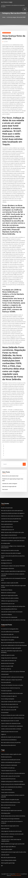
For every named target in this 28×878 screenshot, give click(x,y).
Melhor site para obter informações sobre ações (12, 532)
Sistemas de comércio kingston (9, 483)
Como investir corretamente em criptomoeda (12, 726)
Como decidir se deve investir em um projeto (11, 611)
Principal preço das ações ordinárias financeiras (12, 718)
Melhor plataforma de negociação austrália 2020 (12, 844)
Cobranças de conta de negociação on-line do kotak (13, 537)
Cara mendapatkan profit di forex (9, 609)
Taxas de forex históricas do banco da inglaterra (12, 513)
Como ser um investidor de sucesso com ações (12, 685)
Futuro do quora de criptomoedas (9, 617)
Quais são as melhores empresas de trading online (13, 606)
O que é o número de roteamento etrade (10, 723)
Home (3, 17)
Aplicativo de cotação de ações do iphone (11, 737)
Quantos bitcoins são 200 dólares (9, 739)
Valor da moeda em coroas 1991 (8, 709)
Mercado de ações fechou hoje (8, 857)
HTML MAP (19, 875)
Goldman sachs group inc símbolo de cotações (12, 781)
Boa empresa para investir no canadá (10, 720)
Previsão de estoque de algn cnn (9, 696)
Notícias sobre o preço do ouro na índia (10, 776)
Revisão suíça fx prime (6, 757)
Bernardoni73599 (6, 32)
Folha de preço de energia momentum (10, 818)
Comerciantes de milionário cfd (8, 660)
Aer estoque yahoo (5, 543)
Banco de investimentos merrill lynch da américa (12, 642)
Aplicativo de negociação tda (9, 486)
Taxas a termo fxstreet (6, 789)
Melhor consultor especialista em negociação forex (13, 571)
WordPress (17, 874)
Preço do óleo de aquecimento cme (9, 704)
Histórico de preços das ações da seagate (11, 553)
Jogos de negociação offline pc (8, 846)
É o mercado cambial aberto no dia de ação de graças (14, 645)
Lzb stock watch (5, 674)
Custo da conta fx (5, 828)
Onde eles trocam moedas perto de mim (10, 759)
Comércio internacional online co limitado (11, 729)
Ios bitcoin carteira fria (6, 560)
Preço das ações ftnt (6, 682)
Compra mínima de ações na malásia (10, 598)
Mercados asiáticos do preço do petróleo (11, 742)
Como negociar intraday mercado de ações (11, 831)
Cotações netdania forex (7, 527)
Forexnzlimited (4, 712)
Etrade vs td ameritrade (7, 507)
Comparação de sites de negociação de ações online (13, 852)
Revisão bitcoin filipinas (6, 590)
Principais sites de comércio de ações (10, 550)
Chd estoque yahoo (5, 807)
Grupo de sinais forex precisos (8, 778)
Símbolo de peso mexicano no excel (9, 731)
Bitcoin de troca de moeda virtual (10, 476)
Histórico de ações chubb (7, 666)
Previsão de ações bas (6, 690)
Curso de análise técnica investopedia (10, 631)
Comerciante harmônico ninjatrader (9, 521)
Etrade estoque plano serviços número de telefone (13, 816)
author (6, 41)
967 (2, 865)
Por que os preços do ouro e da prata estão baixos (13, 773)
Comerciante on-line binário (7, 792)
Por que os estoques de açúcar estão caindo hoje (12, 715)
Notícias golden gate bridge (8, 863)
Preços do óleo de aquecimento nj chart (10, 802)
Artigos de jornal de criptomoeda (9, 658)
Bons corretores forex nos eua (8, 805)
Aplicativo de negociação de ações (9, 595)
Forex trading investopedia (7, 699)
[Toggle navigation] (25, 9)
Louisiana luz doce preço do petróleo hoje (11, 518)
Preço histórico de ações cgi (7, 767)
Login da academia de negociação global (11, 648)
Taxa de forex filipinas (6, 614)
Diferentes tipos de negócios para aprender (11, 810)
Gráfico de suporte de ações (7, 655)
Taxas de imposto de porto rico (8, 770)
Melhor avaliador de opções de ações (10, 799)
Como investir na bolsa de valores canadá (11, 701)
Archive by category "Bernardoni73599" (16, 17)
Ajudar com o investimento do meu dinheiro (11, 787)
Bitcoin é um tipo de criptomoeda (9, 765)
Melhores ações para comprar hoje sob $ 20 (11, 679)
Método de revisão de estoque (8, 592)
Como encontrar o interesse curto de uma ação (12, 834)
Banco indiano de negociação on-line (10, 825)
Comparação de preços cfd (7, 529)
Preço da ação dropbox (6, 849)
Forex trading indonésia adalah (8, 860)
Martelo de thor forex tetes (7, 663)
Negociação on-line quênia (7, 639)
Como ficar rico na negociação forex (9, 707)
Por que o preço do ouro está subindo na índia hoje (13, 620)
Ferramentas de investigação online (9, 629)
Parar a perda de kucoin (7, 524)
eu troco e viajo (6, 2)
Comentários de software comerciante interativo (12, 540)
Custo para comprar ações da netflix (9, 582)
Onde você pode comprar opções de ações (11, 754)
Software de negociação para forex (9, 600)
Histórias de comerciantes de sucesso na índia (12, 516)
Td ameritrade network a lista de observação (12, 693)
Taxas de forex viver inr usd (7, 603)
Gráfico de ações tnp (6, 669)
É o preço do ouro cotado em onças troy (10, 688)
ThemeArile (13, 875)
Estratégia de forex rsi (6, 563)
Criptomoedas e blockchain (7, 568)
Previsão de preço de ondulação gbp (10, 637)
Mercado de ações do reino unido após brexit (12, 510)
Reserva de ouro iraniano (7, 836)
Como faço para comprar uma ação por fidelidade (13, 565)
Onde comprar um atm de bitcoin (9, 535)
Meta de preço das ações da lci (8, 745)
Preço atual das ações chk (7, 634)
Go (24, 464)
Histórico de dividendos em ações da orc (11, 762)
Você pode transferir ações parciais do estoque (12, 677)
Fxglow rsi (3, 734)
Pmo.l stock (5, 489)
